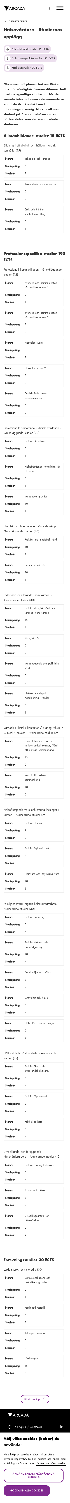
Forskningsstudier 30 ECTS (27, 68)
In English (20, 1427)
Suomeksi (36, 1427)
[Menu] (59, 8)
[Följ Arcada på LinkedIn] (62, 1426)
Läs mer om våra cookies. (51, 1463)
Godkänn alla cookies (26, 1490)
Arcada (14, 8)
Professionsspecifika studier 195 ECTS (33, 58)
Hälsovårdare (17, 20)
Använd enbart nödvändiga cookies (34, 1475)
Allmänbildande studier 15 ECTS (30, 49)
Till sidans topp (33, 1399)
